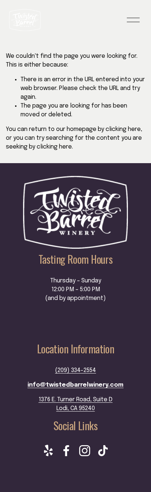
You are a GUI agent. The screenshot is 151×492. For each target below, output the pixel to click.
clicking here (123, 129)
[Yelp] (48, 451)
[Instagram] (85, 451)
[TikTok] (103, 451)
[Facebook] (66, 451)
